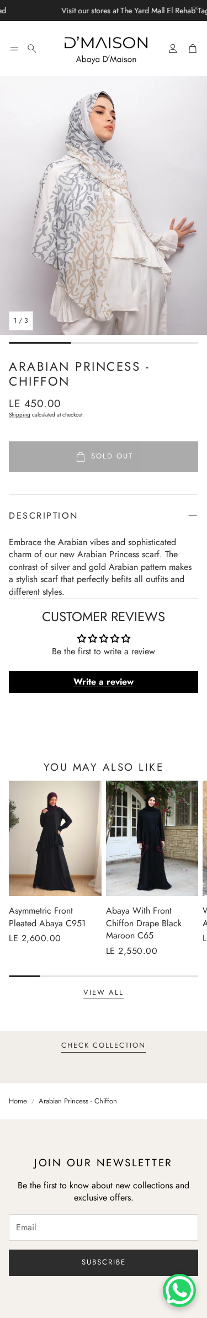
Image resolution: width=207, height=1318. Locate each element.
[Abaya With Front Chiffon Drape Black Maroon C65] (152, 838)
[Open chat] (179, 1290)
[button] (14, 48)
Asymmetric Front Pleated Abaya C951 (47, 916)
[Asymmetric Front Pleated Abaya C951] (55, 838)
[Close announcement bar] (196, 8)
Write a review (103, 681)
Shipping (19, 414)
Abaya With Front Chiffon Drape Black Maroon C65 (144, 923)
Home (18, 1101)
